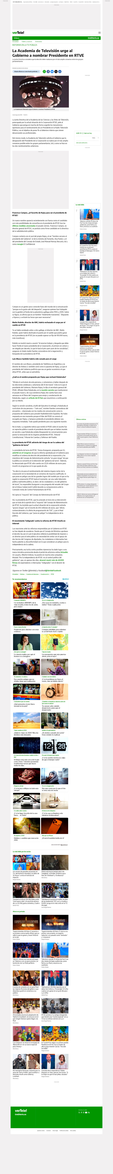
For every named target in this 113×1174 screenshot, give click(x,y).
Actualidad (15, 41)
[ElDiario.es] (93, 38)
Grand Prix (75, 1)
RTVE (52, 574)
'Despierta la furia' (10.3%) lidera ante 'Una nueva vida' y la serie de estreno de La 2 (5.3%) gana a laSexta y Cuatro (26, 901)
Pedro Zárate (16, 939)
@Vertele (49, 570)
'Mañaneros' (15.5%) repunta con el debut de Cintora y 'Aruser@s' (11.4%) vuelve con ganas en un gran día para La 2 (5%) (54, 990)
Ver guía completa (81, 142)
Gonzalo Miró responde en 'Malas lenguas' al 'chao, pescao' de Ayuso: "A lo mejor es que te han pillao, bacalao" (89, 324)
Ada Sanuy (44, 877)
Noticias (22, 574)
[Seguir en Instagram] (83, 1112)
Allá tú (71, 1)
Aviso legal (55, 1130)
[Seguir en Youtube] (86, 1112)
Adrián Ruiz (16, 905)
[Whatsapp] (44, 71)
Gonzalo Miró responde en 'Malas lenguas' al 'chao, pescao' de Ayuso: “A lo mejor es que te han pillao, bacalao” (54, 1072)
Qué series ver (41, 1)
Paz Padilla (35, 1)
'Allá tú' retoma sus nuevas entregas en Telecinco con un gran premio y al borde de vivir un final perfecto (25, 961)
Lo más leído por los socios (22, 851)
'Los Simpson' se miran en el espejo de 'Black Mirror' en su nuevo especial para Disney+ (26, 1044)
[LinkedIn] (59, 71)
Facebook (57, 570)
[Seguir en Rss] (89, 1112)
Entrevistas (38, 41)
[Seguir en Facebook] (81, 1112)
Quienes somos (41, 1130)
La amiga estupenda (54, 1)
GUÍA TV (84, 133)
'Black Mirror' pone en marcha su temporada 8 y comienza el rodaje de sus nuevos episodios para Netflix (87, 445)
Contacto (48, 1130)
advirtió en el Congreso (22, 453)
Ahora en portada (19, 911)
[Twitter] (56, 71)
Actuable (64, 552)
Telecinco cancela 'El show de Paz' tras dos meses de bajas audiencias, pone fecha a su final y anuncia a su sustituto (54, 962)
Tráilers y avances (27, 41)
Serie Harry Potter (88, 1)
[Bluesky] (52, 71)
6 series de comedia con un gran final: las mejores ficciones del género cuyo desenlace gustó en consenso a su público (26, 990)
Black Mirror (66, 1)
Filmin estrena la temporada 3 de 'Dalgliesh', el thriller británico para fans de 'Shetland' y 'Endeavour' (53, 873)
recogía (20, 244)
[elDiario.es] (20, 1114)
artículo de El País (36, 398)
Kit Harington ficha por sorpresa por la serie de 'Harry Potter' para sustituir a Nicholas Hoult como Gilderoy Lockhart (26, 1073)
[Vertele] (21, 1110)
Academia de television (32, 574)
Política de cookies (64, 1130)
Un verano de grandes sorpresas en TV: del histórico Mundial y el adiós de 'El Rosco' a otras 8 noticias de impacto (26, 874)
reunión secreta (47, 390)
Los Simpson (61, 1)
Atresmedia (47, 1)
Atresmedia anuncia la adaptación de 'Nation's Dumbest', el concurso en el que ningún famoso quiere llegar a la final (25, 1018)
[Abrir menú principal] (99, 32)
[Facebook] (48, 71)
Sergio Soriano (16, 879)
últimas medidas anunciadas (24, 226)
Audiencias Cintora (96, 1)
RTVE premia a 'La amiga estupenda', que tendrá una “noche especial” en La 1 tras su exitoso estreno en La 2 (54, 1017)
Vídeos (16, 38)
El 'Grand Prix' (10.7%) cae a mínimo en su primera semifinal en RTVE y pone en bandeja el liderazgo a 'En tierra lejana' (89, 249)
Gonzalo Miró (81, 1)
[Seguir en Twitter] (79, 1112)
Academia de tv (45, 574)
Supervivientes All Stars (27, 1)
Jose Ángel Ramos (46, 907)
